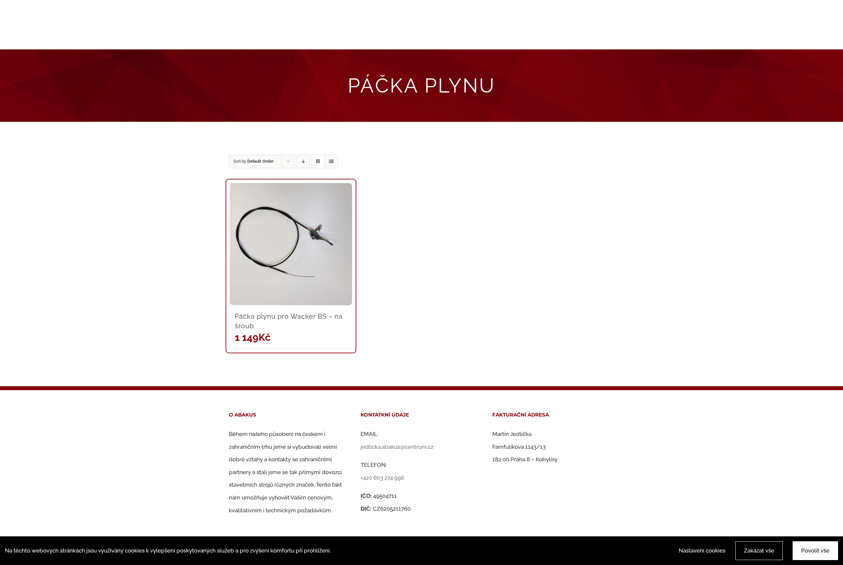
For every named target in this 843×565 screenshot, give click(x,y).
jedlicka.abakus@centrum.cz (397, 447)
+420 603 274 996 (382, 477)
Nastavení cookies (702, 550)
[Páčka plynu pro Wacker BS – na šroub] (291, 244)
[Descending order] (303, 161)
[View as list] (331, 161)
